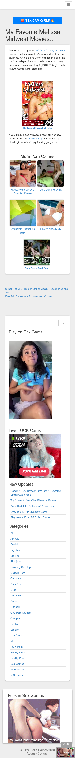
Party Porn (16, 646)
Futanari (15, 607)
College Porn (17, 573)
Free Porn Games (36, 750)
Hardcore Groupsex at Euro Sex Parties (22, 191)
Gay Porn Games (20, 612)
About (31, 753)
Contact (43, 753)
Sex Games (17, 664)
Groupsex (16, 618)
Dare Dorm (16, 584)
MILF (13, 641)
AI (11, 533)
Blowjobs (15, 561)
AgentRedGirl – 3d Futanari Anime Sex (32, 506)
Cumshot (15, 578)
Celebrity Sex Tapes (21, 567)
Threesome (17, 669)
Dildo (13, 590)
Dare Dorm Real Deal (36, 268)
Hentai (14, 624)
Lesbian (14, 629)
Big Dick (15, 550)
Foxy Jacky (35, 138)
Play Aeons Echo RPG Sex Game (30, 517)
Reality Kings (17, 652)
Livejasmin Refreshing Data (22, 230)
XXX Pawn (16, 675)
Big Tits (14, 555)
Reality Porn (17, 658)
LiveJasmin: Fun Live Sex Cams (28, 511)
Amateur (15, 538)
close (66, 744)
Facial (13, 601)
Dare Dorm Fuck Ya (51, 189)
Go (62, 323)
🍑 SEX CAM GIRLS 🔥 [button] (38, 20)
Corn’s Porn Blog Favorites (50, 50)
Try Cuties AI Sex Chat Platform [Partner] (33, 500)
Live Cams (16, 635)
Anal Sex (15, 544)
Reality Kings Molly (50, 229)
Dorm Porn (16, 595)
